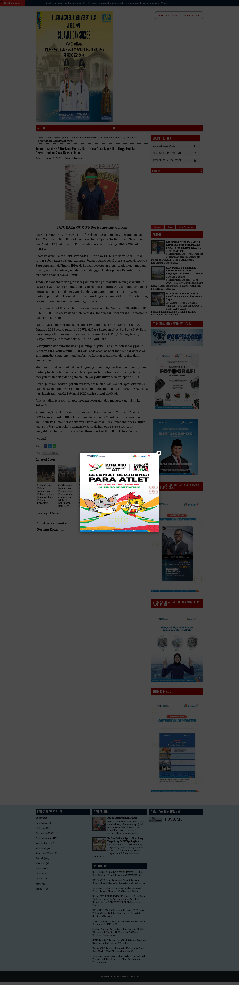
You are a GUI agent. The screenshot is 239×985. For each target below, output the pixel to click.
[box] (119, 492)
